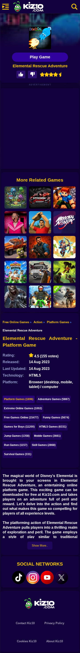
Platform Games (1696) (18, 399)
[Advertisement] (40, 128)
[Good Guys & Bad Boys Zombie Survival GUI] (15, 297)
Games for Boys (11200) (19, 426)
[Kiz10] (35, 7)
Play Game (40, 57)
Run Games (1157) (15, 445)
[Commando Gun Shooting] (64, 297)
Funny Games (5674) (56, 417)
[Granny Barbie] (15, 222)
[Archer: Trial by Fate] (64, 247)
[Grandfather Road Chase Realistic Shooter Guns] (40, 272)
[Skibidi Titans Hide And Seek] (40, 297)
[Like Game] (20, 74)
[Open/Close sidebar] (5, 6)
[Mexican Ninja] (64, 222)
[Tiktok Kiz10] (18, 577)
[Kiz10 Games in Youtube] (47, 577)
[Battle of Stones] (40, 222)
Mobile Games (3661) (47, 435)
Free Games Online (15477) (21, 417)
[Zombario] (64, 272)
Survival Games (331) (17, 454)
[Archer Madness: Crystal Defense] (15, 272)
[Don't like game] (32, 74)
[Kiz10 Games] (40, 603)
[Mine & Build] (64, 197)
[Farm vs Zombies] (15, 197)
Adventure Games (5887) (54, 399)
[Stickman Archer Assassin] (40, 197)
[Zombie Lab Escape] (40, 247)
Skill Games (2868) (44, 445)
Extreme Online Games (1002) (23, 408)
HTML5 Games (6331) (52, 426)
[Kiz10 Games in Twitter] (61, 577)
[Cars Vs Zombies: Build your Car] (15, 247)
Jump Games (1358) (17, 435)
